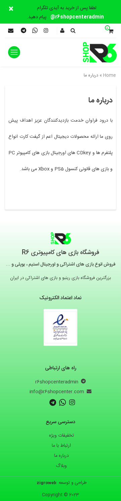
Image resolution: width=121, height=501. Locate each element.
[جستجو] (73, 31)
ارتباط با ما (61, 446)
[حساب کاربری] (62, 31)
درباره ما (61, 456)
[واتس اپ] (35, 31)
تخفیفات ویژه (61, 436)
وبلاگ (61, 466)
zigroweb (46, 482)
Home (109, 75)
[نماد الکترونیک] (60, 326)
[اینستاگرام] (46, 31)
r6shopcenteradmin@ (77, 17)
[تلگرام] (23, 31)
